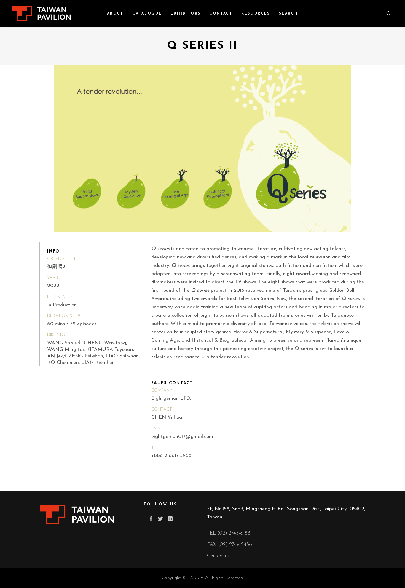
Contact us (218, 555)
